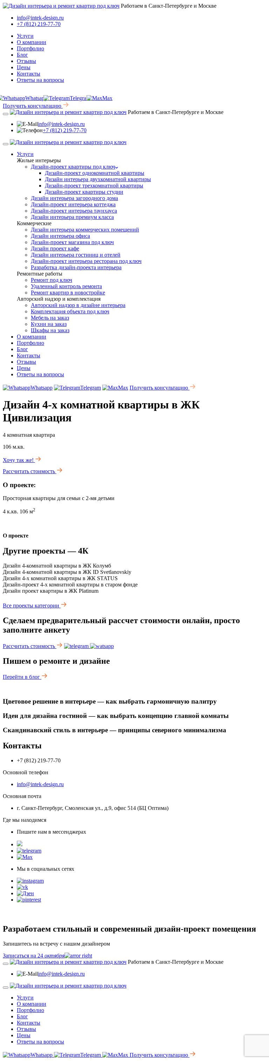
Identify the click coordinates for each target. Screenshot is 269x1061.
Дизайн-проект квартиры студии (84, 192)
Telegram (80, 98)
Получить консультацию (33, 106)
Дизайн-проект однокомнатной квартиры (94, 173)
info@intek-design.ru (40, 18)
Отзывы (26, 61)
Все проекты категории (32, 605)
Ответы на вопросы (40, 80)
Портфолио (30, 48)
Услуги (25, 36)
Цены (23, 67)
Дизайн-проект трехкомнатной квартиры (94, 185)
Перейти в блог (22, 677)
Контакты (28, 74)
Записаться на (33, 956)
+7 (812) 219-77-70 (39, 24)
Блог (22, 55)
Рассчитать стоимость (29, 471)
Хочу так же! (19, 460)
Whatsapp (41, 388)
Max (107, 98)
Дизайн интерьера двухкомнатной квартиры (98, 179)
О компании (31, 42)
